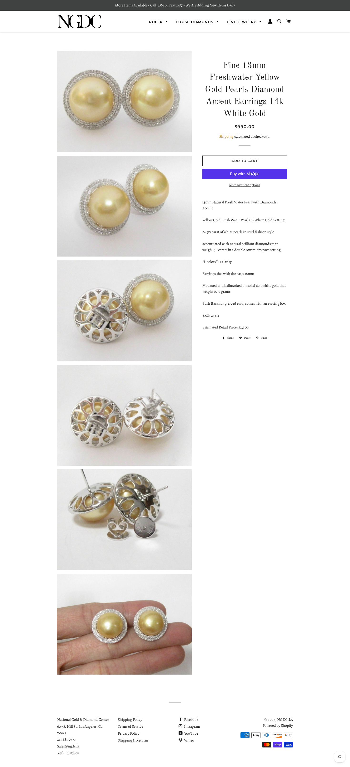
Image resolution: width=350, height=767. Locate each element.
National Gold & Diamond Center (83, 719)
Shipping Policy (130, 719)
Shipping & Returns (133, 740)
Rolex (156, 22)
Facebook (190, 719)
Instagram (191, 726)
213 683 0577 (66, 739)
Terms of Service (130, 726)
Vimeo (188, 740)
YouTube (191, 733)
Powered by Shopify (278, 725)
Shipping (226, 136)
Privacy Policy (128, 733)
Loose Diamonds (195, 22)
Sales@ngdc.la (68, 746)
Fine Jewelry (242, 22)
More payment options (244, 185)
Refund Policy (68, 753)
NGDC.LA (285, 719)
